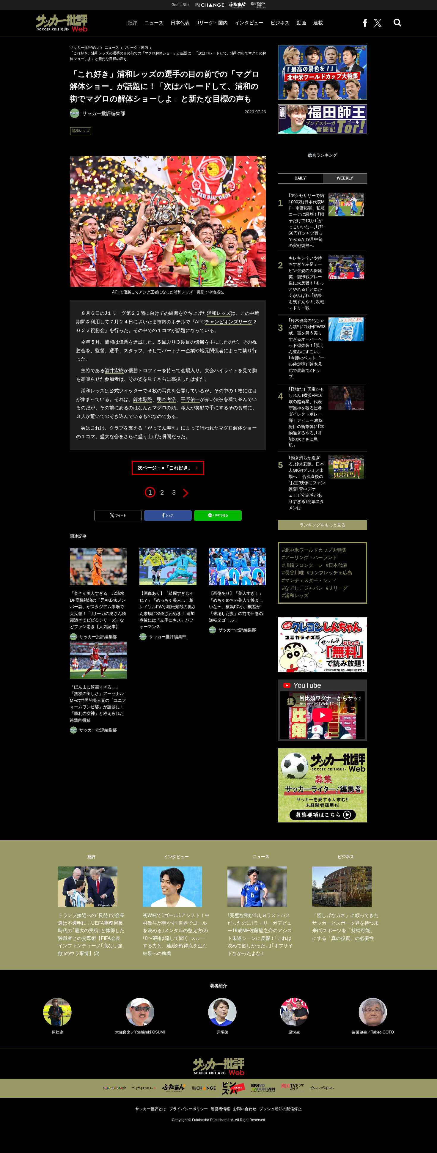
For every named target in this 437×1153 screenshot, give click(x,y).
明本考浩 (166, 399)
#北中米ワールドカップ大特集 (314, 550)
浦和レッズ (80, 131)
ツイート (120, 515)
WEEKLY (345, 178)
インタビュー (249, 22)
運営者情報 (220, 1109)
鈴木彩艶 (142, 399)
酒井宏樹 (114, 370)
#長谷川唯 (293, 572)
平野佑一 (190, 399)
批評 (132, 22)
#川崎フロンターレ (302, 565)
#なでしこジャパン (302, 588)
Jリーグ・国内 (212, 22)
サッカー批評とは (150, 1109)
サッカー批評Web (84, 47)
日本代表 (180, 22)
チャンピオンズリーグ (228, 321)
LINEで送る (220, 515)
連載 (318, 22)
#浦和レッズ (295, 595)
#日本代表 (337, 565)
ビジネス (280, 22)
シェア (170, 515)
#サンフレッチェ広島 (329, 572)
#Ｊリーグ (337, 588)
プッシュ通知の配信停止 (280, 1109)
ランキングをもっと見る (322, 525)
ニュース (154, 22)
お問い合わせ (244, 1109)
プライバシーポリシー (188, 1109)
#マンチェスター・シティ (309, 580)
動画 (301, 22)
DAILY (300, 178)
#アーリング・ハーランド (309, 557)
